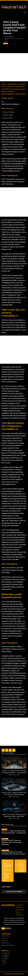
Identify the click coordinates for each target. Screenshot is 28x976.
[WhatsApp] (13, 750)
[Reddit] (2, 959)
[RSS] (2, 961)
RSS (5, 960)
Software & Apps (5, 850)
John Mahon (10, 36)
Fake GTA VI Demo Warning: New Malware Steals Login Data (14, 815)
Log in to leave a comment (14, 891)
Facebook (6, 953)
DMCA (3, 928)
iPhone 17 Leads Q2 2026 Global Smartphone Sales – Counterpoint (14, 772)
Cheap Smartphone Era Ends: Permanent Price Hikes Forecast (13, 853)
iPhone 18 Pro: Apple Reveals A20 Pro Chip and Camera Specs (14, 793)
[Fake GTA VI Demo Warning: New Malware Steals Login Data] (14, 806)
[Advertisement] (14, 67)
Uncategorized (5, 838)
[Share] (2, 963)
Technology (6, 43)
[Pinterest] (10, 750)
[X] (6, 750)
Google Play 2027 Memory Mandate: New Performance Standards (12, 842)
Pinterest (6, 957)
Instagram (6, 955)
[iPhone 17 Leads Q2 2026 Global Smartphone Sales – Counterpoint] (14, 762)
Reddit (5, 958)
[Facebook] (3, 750)
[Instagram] (2, 955)
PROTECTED (8, 928)
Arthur (10, 774)
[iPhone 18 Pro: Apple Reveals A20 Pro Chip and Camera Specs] (14, 784)
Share (5, 962)
